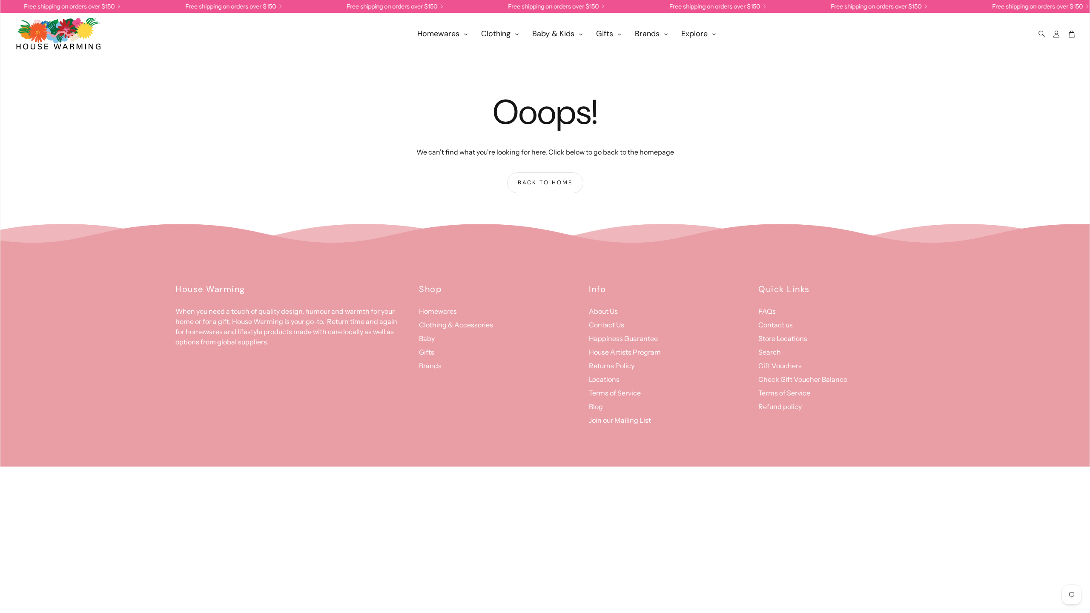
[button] (1039, 34)
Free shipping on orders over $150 (708, 6)
